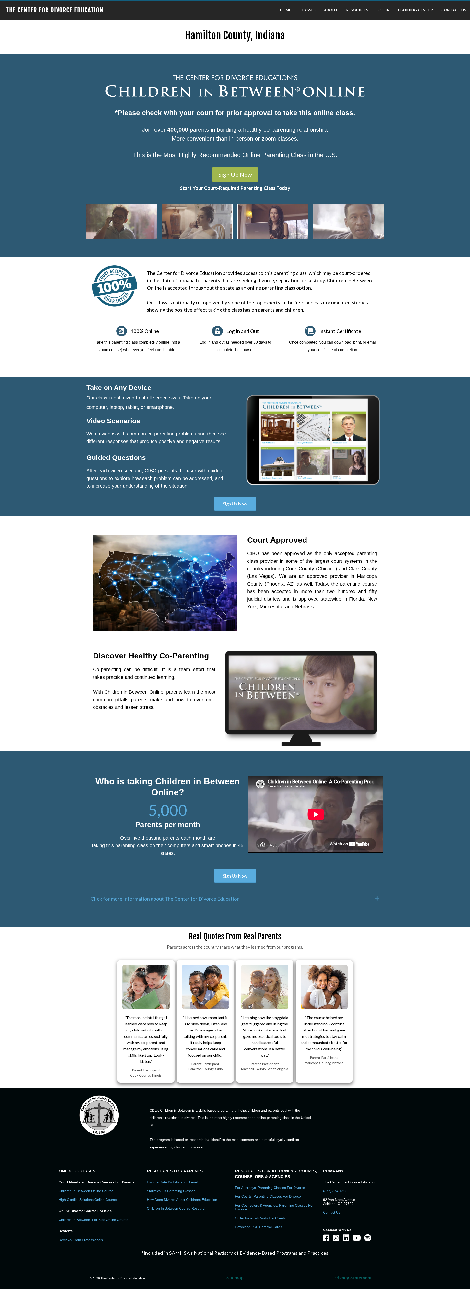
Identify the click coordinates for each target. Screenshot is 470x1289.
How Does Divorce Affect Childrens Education (182, 1200)
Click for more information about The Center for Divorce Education (165, 899)
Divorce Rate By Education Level (172, 1182)
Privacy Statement (352, 1278)
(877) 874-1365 (335, 1191)
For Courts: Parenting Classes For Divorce (268, 1196)
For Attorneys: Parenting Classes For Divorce (270, 1188)
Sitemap (235, 1278)
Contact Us (331, 1212)
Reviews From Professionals (81, 1240)
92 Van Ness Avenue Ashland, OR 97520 (339, 1202)
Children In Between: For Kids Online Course (93, 1220)
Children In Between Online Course (86, 1191)
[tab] (235, 898)
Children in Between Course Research (176, 1208)
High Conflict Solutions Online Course (88, 1200)
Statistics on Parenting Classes (171, 1191)
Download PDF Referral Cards (258, 1227)
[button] (235, 174)
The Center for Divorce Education (55, 10)
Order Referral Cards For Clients (260, 1218)
